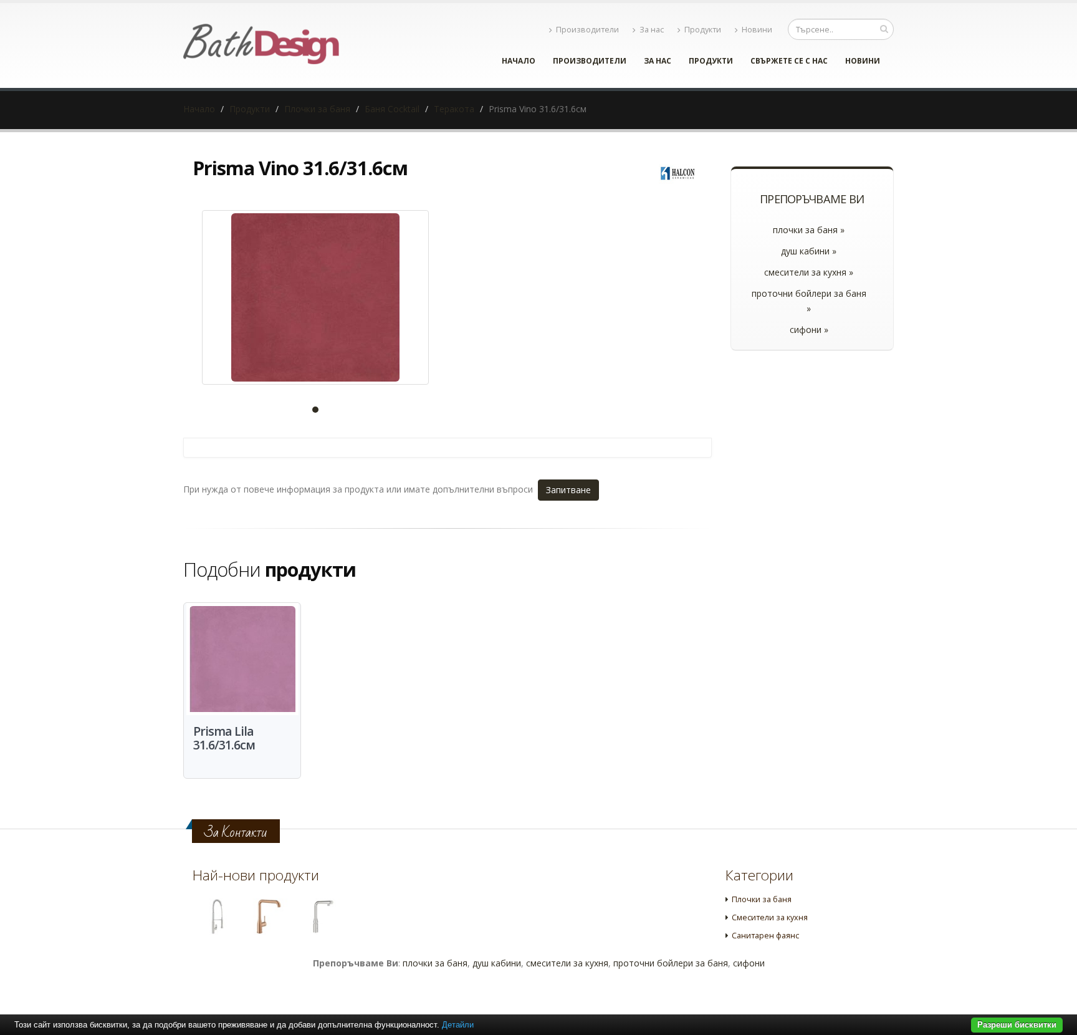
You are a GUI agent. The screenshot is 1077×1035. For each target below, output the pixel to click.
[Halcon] (677, 172)
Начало (518, 60)
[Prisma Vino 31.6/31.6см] (315, 297)
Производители (587, 29)
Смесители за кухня (770, 917)
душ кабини (496, 963)
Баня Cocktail (392, 109)
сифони (749, 963)
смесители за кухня (567, 963)
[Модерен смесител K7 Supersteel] (217, 916)
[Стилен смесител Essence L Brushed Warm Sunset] (269, 916)
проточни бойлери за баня (670, 963)
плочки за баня (435, 963)
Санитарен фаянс (765, 935)
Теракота (454, 109)
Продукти (702, 29)
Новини (757, 29)
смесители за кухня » (808, 272)
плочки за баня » (809, 230)
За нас (651, 29)
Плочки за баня (317, 109)
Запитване (568, 490)
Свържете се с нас (789, 60)
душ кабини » (808, 251)
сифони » (809, 329)
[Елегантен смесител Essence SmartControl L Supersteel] (321, 916)
